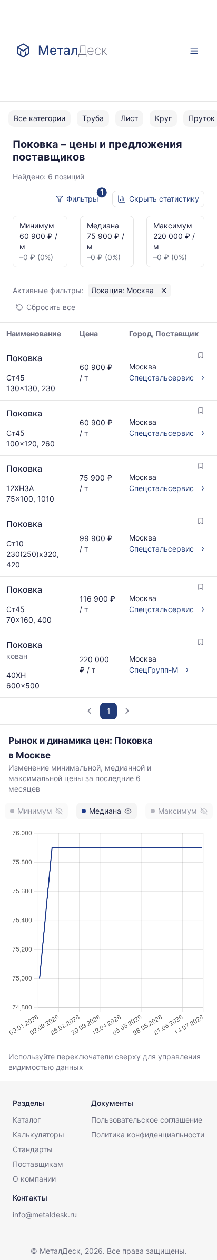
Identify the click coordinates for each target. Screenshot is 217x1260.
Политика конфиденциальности (147, 1134)
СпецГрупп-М (153, 669)
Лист (129, 118)
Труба (93, 118)
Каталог (27, 1119)
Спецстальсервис (161, 377)
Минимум (34, 810)
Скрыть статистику (164, 198)
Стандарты (33, 1149)
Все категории (39, 118)
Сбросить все (50, 307)
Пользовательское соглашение (146, 1119)
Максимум (177, 810)
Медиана (105, 810)
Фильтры (82, 198)
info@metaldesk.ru (45, 1214)
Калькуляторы (38, 1134)
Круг (163, 118)
